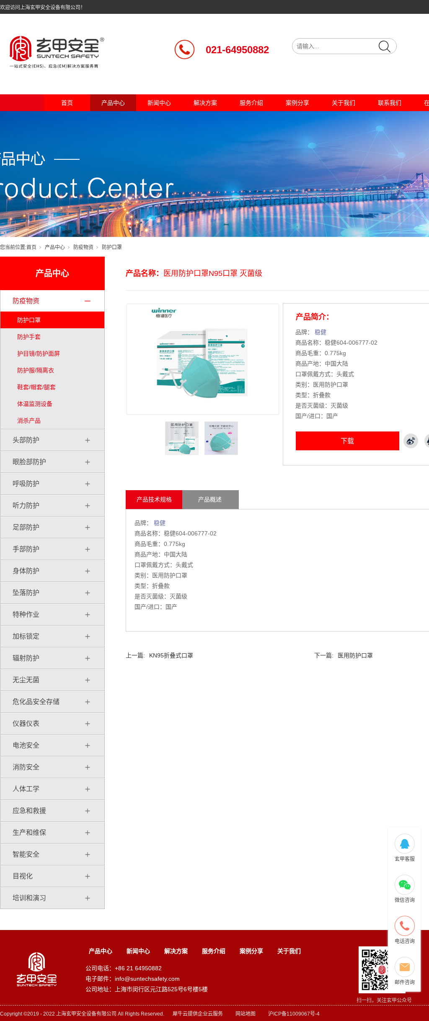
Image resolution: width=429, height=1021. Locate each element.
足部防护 (26, 527)
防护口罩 (112, 247)
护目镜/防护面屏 (38, 353)
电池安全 (26, 745)
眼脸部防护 (29, 461)
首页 (67, 102)
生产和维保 (29, 832)
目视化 (23, 876)
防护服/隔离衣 (35, 370)
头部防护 (26, 440)
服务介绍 (251, 102)
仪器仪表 (26, 723)
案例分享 (297, 102)
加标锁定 (26, 636)
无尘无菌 (26, 679)
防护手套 (29, 336)
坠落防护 (26, 592)
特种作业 (26, 614)
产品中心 (113, 102)
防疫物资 (83, 247)
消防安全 (26, 767)
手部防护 (26, 549)
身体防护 (26, 570)
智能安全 (26, 854)
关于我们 (343, 102)
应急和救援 (29, 810)
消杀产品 (29, 420)
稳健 (320, 332)
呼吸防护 (26, 483)
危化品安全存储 (36, 701)
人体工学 (26, 788)
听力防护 (26, 505)
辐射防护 (26, 658)
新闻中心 (159, 102)
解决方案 (205, 102)
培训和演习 (29, 897)
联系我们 (389, 102)
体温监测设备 (34, 403)
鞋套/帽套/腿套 (36, 387)
